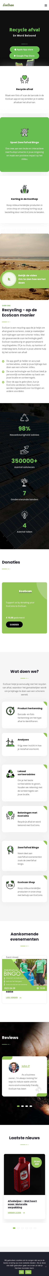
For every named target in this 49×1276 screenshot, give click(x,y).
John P (26, 1066)
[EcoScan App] (8, 5)
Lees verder (12, 997)
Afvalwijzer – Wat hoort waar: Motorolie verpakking (22, 1204)
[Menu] (46, 5)
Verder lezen (14, 1212)
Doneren (14, 624)
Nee (28, 1272)
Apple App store (24, 49)
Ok (21, 1272)
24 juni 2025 (37, 1162)
